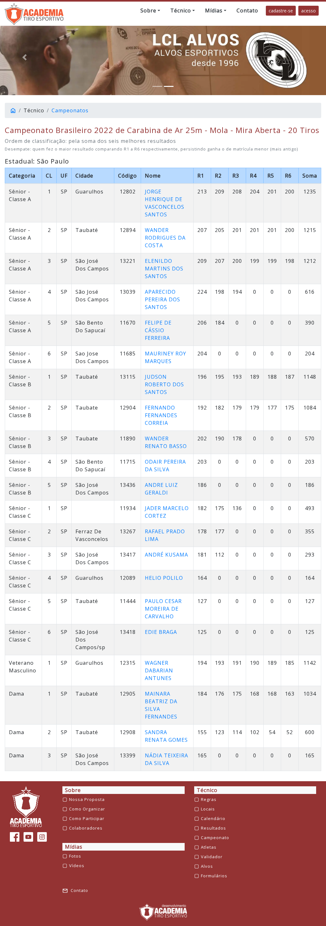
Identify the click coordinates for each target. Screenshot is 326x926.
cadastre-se (281, 11)
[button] (150, 10)
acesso (308, 11)
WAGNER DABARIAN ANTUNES (159, 670)
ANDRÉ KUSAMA (166, 554)
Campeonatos (70, 110)
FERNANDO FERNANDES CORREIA (161, 415)
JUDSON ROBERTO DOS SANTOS (164, 384)
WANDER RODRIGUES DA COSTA (165, 238)
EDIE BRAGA (161, 631)
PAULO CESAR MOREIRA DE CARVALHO (163, 609)
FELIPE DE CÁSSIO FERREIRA (158, 330)
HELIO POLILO (164, 577)
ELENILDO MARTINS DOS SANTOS (164, 268)
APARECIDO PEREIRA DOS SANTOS (162, 299)
